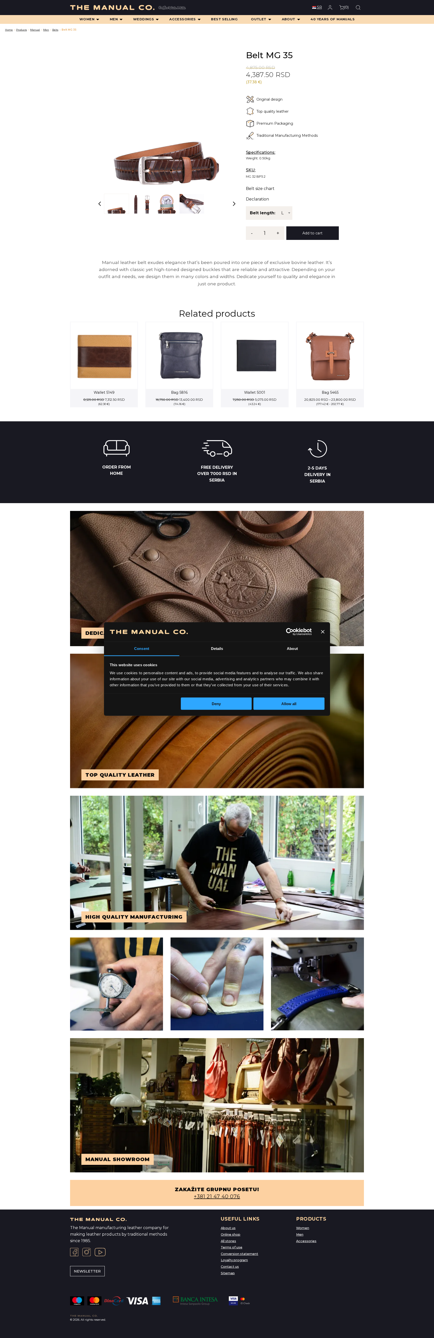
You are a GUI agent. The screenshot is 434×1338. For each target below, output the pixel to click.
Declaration (257, 199)
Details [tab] (217, 648)
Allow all (288, 704)
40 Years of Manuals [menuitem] (332, 19)
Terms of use (231, 1247)
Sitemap (228, 1273)
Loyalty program (234, 1260)
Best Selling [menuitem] (224, 19)
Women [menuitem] (86, 19)
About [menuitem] (288, 19)
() (346, 7)
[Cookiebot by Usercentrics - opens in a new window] (290, 632)
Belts (55, 29)
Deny (216, 704)
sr (319, 7)
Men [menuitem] (114, 19)
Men (46, 29)
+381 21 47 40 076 (217, 1196)
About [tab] (292, 648)
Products (21, 29)
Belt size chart (260, 189)
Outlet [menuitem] (258, 19)
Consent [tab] (141, 648)
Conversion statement (239, 1254)
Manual (35, 29)
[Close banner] (322, 632)
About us (228, 1228)
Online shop (230, 1234)
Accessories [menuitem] (182, 19)
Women (302, 1228)
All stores (228, 1241)
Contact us (230, 1266)
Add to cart (312, 233)
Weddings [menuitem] (143, 19)
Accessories (306, 1241)
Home (9, 29)
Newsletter (87, 1271)
